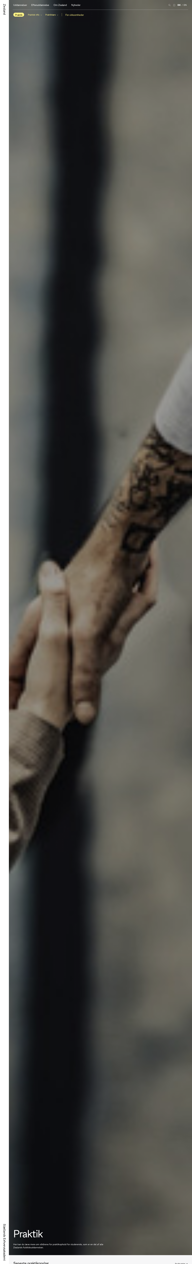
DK (179, 4)
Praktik (18, 14)
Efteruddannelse (40, 4)
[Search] (169, 4)
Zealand (5, 9)
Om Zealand (60, 4)
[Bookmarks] (174, 4)
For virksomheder (74, 14)
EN (185, 4)
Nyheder (75, 4)
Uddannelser (20, 4)
